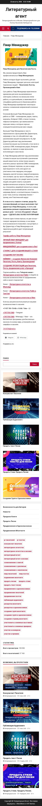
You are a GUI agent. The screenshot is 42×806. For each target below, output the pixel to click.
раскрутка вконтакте (12, 604)
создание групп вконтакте (14, 611)
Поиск (6, 358)
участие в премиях (11, 634)
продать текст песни (12, 585)
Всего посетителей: (11, 653)
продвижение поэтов (12, 596)
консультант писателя (13, 544)
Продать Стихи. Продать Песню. (16, 472)
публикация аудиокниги (13, 600)
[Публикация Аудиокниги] (21, 711)
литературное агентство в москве (18, 551)
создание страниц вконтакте (16, 619)
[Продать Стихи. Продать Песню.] (21, 776)
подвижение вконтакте (13, 578)
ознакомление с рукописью (15, 566)
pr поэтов (21, 540)
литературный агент (12, 555)
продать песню (10, 581)
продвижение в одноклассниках (17, 589)
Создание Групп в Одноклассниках (17, 498)
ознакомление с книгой (13, 563)
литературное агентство (14, 547)
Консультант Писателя (12, 394)
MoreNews (21, 804)
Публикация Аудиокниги (12, 420)
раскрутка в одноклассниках (15, 608)
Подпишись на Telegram (28, 28)
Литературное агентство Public (15, 275)
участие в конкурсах (12, 630)
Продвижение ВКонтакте (14, 531)
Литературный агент (10, 696)
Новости (6, 512)
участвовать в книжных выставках (18, 623)
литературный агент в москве (16, 559)
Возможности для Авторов (14, 507)
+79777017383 (8, 317)
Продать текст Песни (11, 446)
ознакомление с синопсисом (15, 570)
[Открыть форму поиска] (8, 28)
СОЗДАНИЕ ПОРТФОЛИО (13, 255)
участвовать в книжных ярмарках (17, 626)
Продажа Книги (10, 516)
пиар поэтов (24, 574)
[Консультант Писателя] (21, 678)
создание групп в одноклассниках (17, 615)
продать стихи (24, 581)
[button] (3, 28)
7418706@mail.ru (9, 329)
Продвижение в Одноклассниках (17, 526)
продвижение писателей (14, 593)
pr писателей (9, 540)
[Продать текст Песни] (21, 743)
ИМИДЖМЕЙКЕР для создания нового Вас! (20, 246)
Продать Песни (9, 521)
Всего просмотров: (11, 648)
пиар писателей (10, 574)
